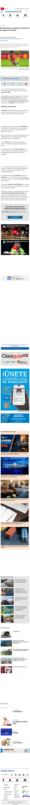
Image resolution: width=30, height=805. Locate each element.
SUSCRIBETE (15, 217)
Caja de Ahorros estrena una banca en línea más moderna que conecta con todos (13, 476)
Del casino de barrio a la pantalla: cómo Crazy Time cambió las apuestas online (14, 499)
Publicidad (7, 794)
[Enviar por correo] (26, 84)
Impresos (16, 797)
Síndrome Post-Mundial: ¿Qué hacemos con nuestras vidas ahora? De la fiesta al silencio (14, 453)
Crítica (16, 784)
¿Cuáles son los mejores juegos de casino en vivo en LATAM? (14, 546)
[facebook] (15, 775)
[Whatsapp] (11, 775)
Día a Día (15, 788)
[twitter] (19, 775)
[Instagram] (27, 775)
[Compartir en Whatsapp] (20, 84)
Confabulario (16, 631)
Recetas (16, 795)
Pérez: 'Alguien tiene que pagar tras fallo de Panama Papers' (21, 650)
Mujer (16, 791)
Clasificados (7, 792)
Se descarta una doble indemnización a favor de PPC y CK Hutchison (21, 642)
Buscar (6, 785)
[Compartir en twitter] (13, 84)
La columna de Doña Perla (19, 666)
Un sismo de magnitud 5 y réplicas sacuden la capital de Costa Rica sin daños (20, 581)
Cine (15, 793)
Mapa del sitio (7, 788)
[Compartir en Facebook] (5, 84)
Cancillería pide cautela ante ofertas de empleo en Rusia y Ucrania (21, 599)
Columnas (4, 703)
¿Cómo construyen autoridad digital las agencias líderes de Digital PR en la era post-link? (13, 523)
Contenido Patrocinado (8, 431)
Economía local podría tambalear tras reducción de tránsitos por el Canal (20, 659)
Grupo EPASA (6, 798)
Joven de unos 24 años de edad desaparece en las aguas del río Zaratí (20, 617)
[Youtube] (23, 775)
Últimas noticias (7, 577)
